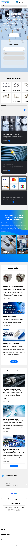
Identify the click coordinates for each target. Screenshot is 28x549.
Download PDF (14, 35)
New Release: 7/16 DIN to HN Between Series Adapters (13, 287)
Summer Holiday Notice (9, 316)
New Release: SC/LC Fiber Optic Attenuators (12, 344)
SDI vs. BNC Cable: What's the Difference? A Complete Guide (11, 450)
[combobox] (14, 6)
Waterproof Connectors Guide (11, 389)
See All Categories (14, 110)
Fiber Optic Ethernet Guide (10, 419)
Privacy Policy (4, 539)
